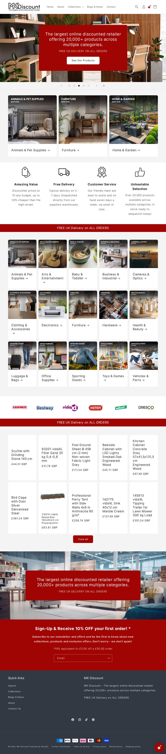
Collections (14, 691)
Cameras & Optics (141, 276)
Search (12, 685)
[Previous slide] (61, 85)
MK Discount (23, 746)
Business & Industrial (110, 276)
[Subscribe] (108, 658)
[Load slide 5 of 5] (88, 85)
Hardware (110, 325)
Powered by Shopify (38, 746)
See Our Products (83, 60)
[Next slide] (96, 85)
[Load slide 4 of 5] (83, 85)
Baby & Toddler (77, 276)
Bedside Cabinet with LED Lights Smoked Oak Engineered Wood (112, 455)
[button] (75, 6)
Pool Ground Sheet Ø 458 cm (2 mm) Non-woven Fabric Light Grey (81, 455)
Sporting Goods (78, 378)
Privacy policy (99, 746)
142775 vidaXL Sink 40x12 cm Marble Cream (113, 505)
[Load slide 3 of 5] (79, 85)
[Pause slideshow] (104, 85)
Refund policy (115, 746)
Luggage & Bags (19, 378)
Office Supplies (48, 378)
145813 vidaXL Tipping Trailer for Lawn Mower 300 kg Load (142, 505)
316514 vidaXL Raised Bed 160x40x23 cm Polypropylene (50, 518)
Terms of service (81, 746)
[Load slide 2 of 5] (74, 85)
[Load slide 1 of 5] (69, 85)
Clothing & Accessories (20, 327)
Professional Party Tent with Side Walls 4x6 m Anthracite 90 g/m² (82, 505)
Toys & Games (113, 376)
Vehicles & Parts (140, 378)
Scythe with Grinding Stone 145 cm (21, 455)
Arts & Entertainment (52, 276)
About (11, 702)
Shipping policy (133, 746)
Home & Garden (124, 150)
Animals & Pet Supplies (28, 150)
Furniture (69, 150)
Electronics (50, 325)
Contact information (61, 746)
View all (83, 539)
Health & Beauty (139, 327)
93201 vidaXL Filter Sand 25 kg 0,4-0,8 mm (52, 455)
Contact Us (14, 708)
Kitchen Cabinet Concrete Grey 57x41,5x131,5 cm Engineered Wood (143, 455)
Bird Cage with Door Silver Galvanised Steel (19, 505)
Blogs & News (16, 697)
